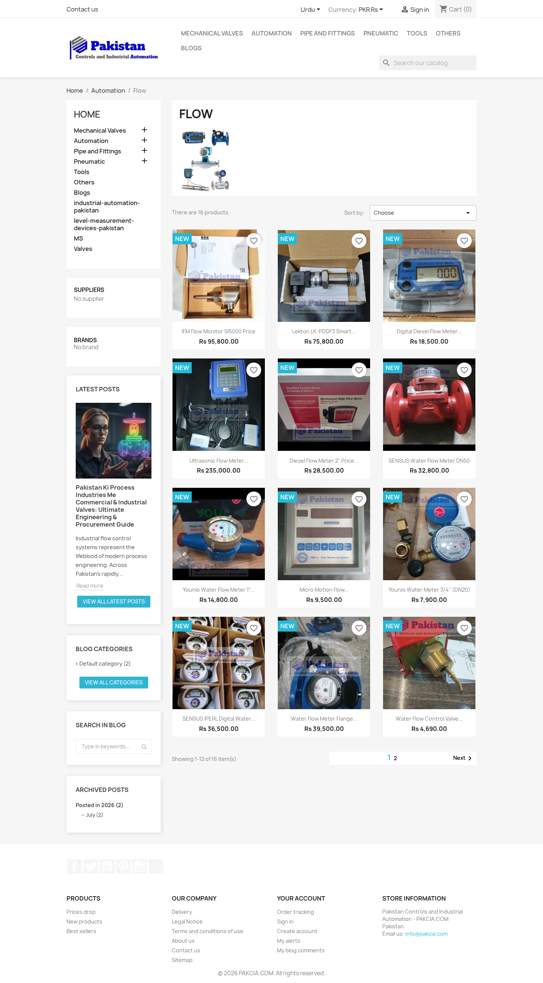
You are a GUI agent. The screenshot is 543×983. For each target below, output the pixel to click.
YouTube (107, 866)
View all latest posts (114, 601)
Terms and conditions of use (207, 931)
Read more (89, 585)
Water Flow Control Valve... (429, 718)
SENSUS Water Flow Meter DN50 (429, 460)
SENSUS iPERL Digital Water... (218, 718)
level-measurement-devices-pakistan (104, 224)
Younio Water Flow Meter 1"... (219, 589)
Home (87, 114)
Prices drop (81, 911)
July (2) (94, 815)
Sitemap (182, 959)
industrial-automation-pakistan (107, 206)
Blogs (191, 48)
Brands (85, 340)
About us (183, 940)
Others (448, 33)
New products (84, 921)
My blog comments (301, 950)
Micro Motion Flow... (324, 589)
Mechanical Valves (212, 33)
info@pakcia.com (426, 933)
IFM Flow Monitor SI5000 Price (219, 331)
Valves (83, 249)
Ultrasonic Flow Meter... (218, 460)
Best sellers (81, 931)
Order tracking (295, 911)
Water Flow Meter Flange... (324, 718)
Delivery (182, 911)
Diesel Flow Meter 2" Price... (324, 460)
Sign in (285, 921)
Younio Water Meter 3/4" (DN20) (429, 589)
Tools (417, 33)
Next (463, 758)
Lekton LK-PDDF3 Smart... (324, 331)
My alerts (288, 940)
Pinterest (123, 866)
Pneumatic (380, 33)
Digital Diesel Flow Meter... (429, 331)
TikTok (155, 866)
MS (78, 238)
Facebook (74, 866)
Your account (301, 898)
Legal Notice (187, 921)
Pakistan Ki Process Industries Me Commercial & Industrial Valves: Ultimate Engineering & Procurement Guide (111, 505)
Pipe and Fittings (327, 33)
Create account (297, 931)
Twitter (90, 866)
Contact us (82, 9)
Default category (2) (105, 663)
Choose (423, 212)
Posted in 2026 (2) (99, 805)
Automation (272, 33)
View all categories (114, 682)
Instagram (139, 866)
